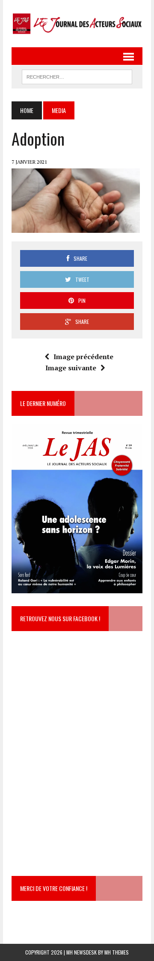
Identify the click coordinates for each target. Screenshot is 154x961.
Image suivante (70, 367)
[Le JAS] (77, 24)
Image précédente (83, 356)
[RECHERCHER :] (77, 75)
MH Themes (116, 952)
